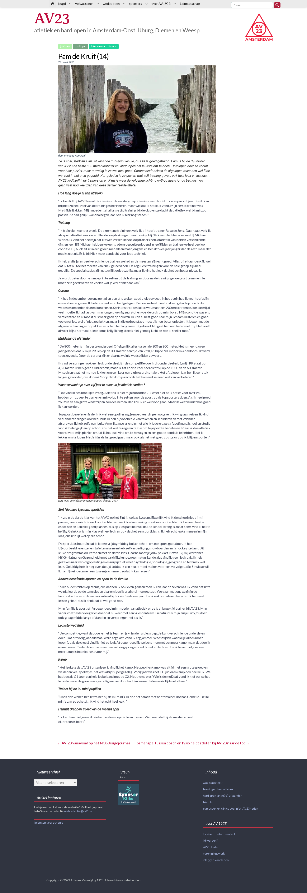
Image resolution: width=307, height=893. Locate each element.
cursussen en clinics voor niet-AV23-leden (230, 808)
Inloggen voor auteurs (48, 822)
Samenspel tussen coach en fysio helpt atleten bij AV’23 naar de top (193, 743)
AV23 (51, 18)
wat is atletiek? (213, 782)
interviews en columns (104, 46)
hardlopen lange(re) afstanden (222, 795)
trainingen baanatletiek (218, 789)
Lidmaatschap (190, 3)
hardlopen (80, 46)
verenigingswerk (214, 853)
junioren (65, 46)
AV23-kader (211, 847)
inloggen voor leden (216, 860)
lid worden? (210, 840)
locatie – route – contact (219, 834)
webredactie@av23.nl (78, 811)
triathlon (208, 802)
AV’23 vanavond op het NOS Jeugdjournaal (94, 743)
